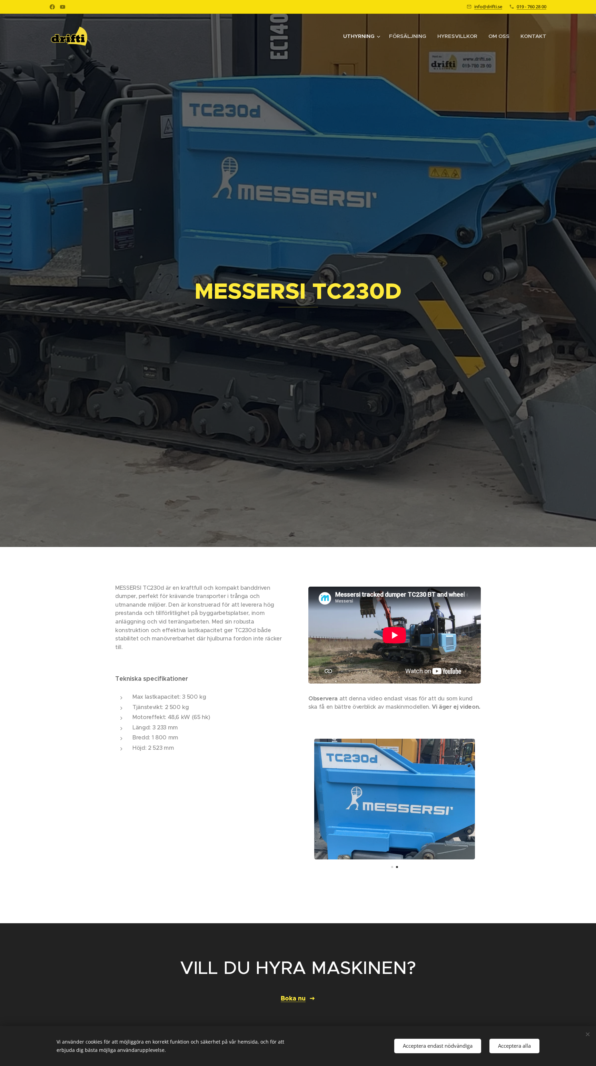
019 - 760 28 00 (531, 6)
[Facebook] (52, 7)
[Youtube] (62, 7)
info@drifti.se (488, 6)
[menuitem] (362, 36)
